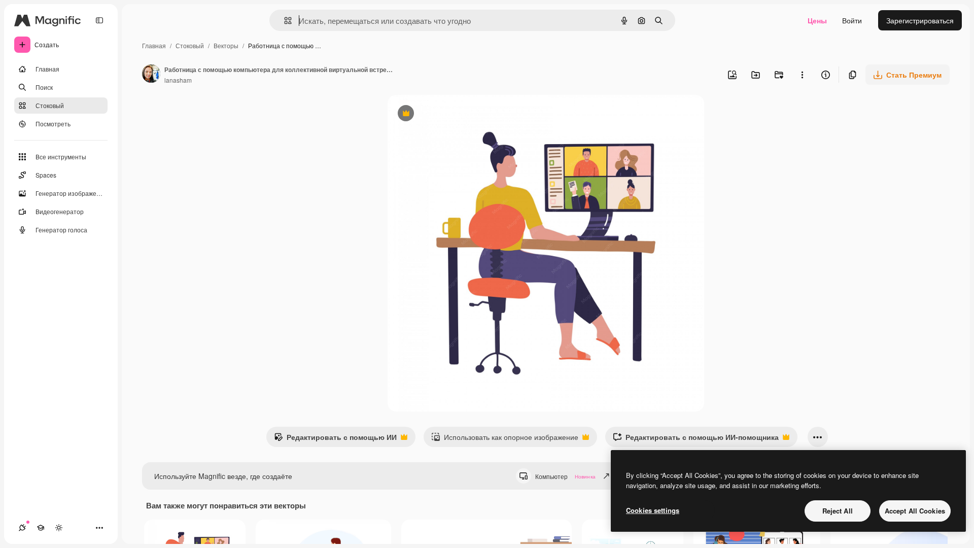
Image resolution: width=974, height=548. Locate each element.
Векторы (226, 45)
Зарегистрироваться (920, 20)
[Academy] (40, 528)
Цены (817, 20)
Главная (154, 45)
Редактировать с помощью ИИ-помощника (696, 439)
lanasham (178, 80)
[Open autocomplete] (284, 20)
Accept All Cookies (915, 511)
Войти (852, 20)
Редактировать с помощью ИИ (335, 439)
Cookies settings (652, 510)
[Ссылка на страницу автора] (151, 74)
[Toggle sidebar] (99, 20)
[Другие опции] (802, 74)
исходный (455, 114)
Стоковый (190, 45)
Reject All (837, 511)
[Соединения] (22, 528)
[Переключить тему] (59, 528)
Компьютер (565, 476)
